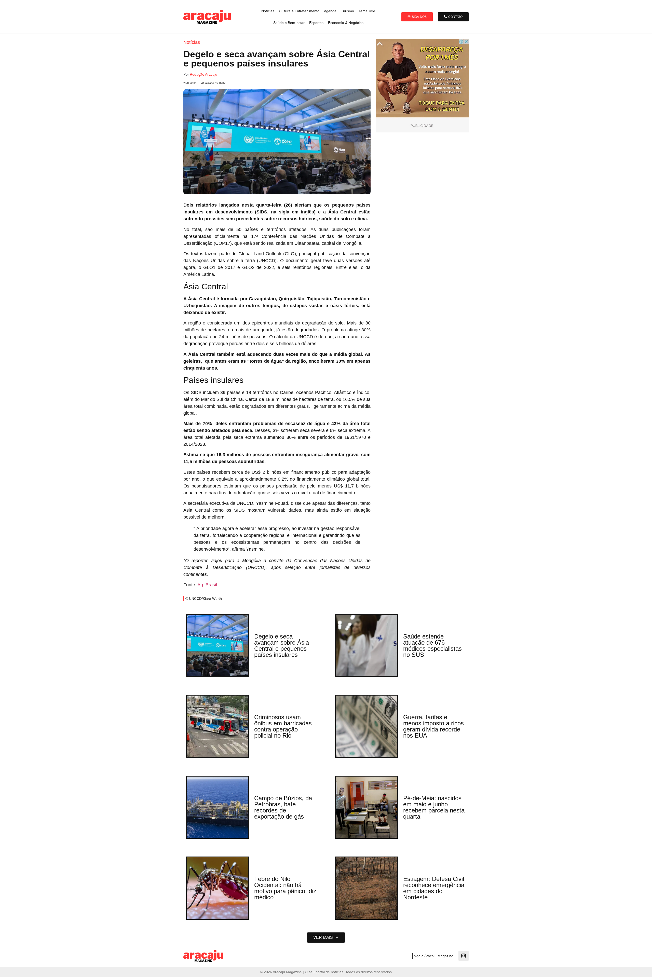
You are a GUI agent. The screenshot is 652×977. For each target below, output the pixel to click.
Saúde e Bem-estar (289, 23)
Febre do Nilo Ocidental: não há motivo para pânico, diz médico (285, 888)
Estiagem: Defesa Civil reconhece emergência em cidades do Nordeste (433, 888)
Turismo (347, 11)
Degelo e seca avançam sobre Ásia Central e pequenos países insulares (281, 645)
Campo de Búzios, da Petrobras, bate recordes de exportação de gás (283, 807)
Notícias (267, 11)
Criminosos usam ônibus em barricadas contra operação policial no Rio (283, 726)
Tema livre (367, 11)
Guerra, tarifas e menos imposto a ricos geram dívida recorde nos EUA (433, 726)
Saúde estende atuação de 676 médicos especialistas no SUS (432, 645)
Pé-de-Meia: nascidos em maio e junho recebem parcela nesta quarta (434, 807)
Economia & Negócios (345, 23)
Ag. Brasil (207, 584)
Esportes (316, 23)
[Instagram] (463, 956)
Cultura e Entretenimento (299, 11)
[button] (326, 937)
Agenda (330, 11)
